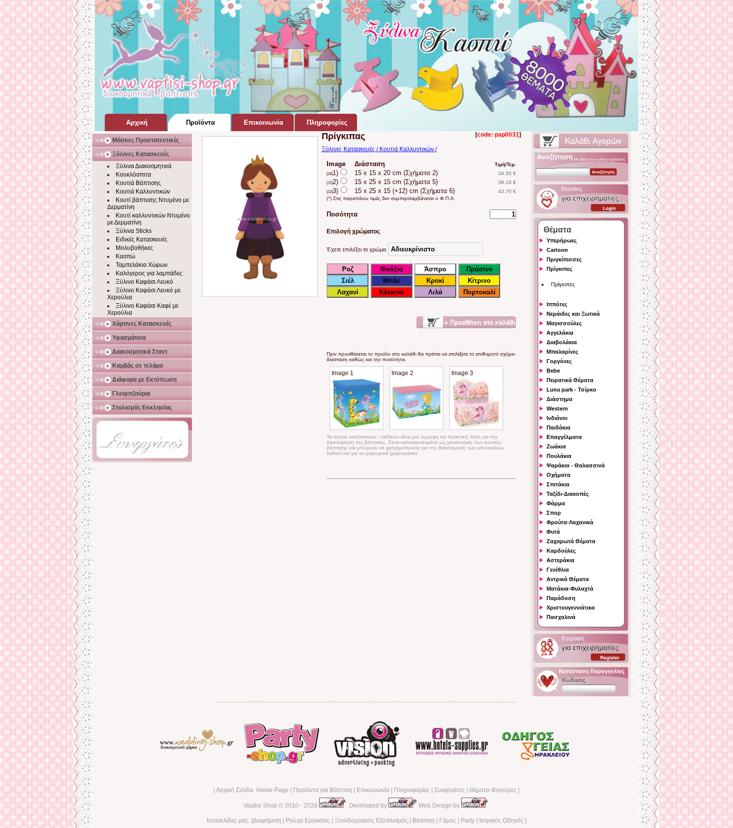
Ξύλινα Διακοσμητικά (144, 166)
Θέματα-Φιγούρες (493, 790)
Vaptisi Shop (260, 805)
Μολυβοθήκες (134, 247)
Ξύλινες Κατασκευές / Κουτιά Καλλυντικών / (379, 149)
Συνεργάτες (449, 790)
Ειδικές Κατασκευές (142, 239)
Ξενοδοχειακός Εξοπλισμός (371, 820)
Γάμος (447, 820)
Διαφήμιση (267, 820)
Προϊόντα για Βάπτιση (322, 790)
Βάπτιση (423, 820)
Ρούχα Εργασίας (308, 820)
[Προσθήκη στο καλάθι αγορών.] (466, 322)
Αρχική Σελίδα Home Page (252, 790)
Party (468, 820)
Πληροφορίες (412, 790)
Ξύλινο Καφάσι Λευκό (144, 281)
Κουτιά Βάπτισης (138, 183)
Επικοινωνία (373, 790)
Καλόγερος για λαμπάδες (149, 273)
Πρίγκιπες (563, 284)
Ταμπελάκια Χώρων (142, 264)
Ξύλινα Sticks (134, 230)
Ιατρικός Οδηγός (501, 820)
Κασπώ (125, 256)
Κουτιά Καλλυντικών (143, 191)
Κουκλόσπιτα (133, 174)
